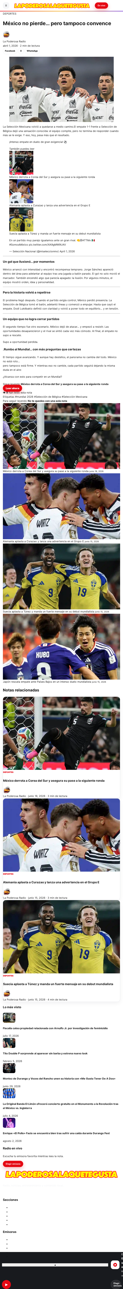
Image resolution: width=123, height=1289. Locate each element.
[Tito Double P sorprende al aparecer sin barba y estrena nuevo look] (9, 1043)
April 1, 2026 (67, 251)
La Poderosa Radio (14, 41)
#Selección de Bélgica (47, 396)
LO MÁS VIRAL (18, 1216)
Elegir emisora (13, 1164)
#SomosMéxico (18, 244)
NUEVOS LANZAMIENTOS (25, 1220)
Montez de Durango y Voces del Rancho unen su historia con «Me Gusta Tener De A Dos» (59, 1078)
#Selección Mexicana (74, 396)
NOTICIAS (15, 1211)
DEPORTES (9, 13)
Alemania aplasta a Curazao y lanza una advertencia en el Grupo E (51, 882)
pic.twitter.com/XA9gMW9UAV (47, 244)
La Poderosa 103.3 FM (22, 1239)
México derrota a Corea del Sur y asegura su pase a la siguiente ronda (54, 781)
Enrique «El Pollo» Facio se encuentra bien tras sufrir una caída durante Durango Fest (56, 1133)
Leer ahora (12, 388)
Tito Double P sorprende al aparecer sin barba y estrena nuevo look (45, 1053)
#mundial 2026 (24, 396)
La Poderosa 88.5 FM (22, 1248)
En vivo (101, 5)
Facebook (10, 51)
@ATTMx (85, 240)
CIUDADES (15, 1207)
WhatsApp (32, 51)
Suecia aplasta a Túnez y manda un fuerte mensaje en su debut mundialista (58, 984)
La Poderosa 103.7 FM (22, 1243)
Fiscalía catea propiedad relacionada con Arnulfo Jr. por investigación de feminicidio (55, 1028)
